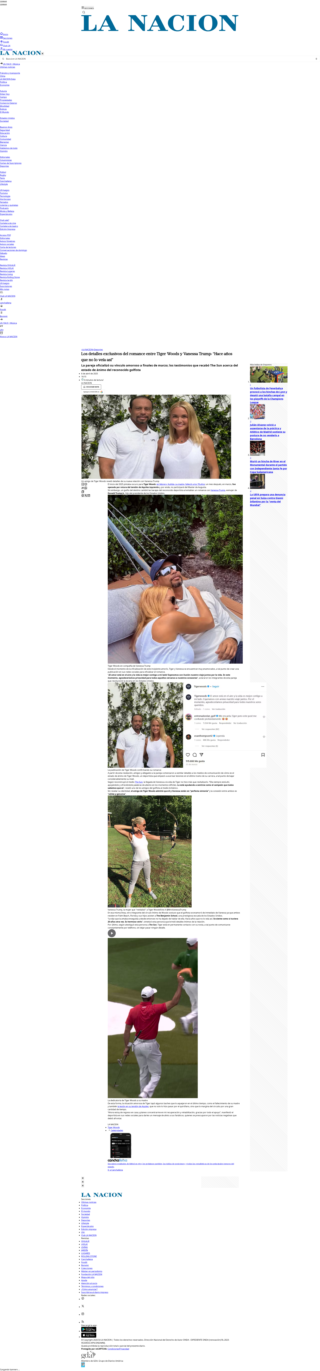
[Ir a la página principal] (160, 30)
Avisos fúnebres (7, 241)
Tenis (2, 178)
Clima (2, 76)
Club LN (6, 45)
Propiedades (6, 100)
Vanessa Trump (218, 490)
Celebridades (117, 1130)
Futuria (3, 91)
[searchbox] (159, 58)
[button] (160, 194)
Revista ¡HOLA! (7, 268)
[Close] (82, 1178)
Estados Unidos (7, 118)
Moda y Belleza (7, 211)
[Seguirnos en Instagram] (82, 1314)
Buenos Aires (6, 127)
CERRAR (3, 2)
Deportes (98, 349)
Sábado (3, 253)
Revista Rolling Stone (10, 277)
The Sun (139, 782)
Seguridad (5, 130)
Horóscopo (5, 199)
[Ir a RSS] (82, 1322)
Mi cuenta (7, 49)
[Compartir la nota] (82, 488)
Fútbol (3, 172)
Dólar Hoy (5, 94)
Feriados (4, 202)
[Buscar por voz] (316, 58)
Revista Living (6, 274)
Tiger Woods (114, 1127)
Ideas (2, 256)
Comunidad (5, 139)
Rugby (3, 175)
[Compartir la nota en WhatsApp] (85, 488)
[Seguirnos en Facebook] (82, 1299)
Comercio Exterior (8, 103)
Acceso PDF (5, 235)
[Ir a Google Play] (88, 1331)
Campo (3, 97)
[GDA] (88, 1357)
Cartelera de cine (8, 223)
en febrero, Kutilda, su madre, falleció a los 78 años (181, 484)
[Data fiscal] (83, 1366)
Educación (5, 133)
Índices (3, 109)
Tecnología (5, 196)
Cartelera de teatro (9, 226)
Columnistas (6, 160)
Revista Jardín (6, 280)
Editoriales (5, 157)
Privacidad (124, 1348)
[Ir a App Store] (88, 1336)
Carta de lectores (8, 247)
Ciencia (3, 145)
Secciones (7, 38)
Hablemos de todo (9, 148)
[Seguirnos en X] (82, 1306)
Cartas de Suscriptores (11, 163)
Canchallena (6, 181)
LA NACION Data (8, 79)
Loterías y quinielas (9, 205)
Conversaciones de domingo (13, 250)
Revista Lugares (7, 271)
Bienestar (4, 142)
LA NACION (87, 349)
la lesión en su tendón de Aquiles (133, 1106)
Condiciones (113, 1348)
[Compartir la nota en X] (85, 495)
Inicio (5, 34)
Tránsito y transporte (10, 73)
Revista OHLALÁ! (7, 265)
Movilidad (4, 106)
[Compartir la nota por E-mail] (88, 495)
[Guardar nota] (82, 484)
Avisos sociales (7, 244)
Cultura (3, 136)
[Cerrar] (42, 53)
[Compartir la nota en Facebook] (82, 495)
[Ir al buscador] (83, 12)
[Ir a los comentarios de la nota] (85, 484)
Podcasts (4, 208)
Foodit (6, 42)
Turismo (4, 193)
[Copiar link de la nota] (82, 492)
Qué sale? (4, 220)
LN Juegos (4, 190)
